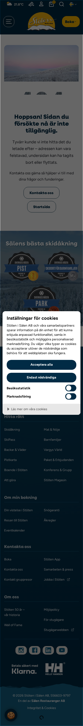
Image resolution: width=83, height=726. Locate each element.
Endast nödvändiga (41, 377)
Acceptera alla (41, 364)
